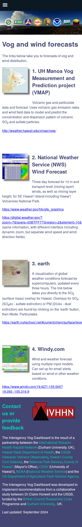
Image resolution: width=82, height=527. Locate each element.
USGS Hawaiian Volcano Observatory (36, 454)
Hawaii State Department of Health (28, 452)
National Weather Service (47, 471)
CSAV (43, 466)
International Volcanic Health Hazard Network (36, 445)
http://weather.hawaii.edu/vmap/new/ (29, 130)
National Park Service (45, 461)
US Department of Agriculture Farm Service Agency (40, 476)
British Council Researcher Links (47, 499)
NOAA (21, 471)
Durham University (40, 503)
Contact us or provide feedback (13, 416)
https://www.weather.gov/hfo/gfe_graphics (33, 209)
